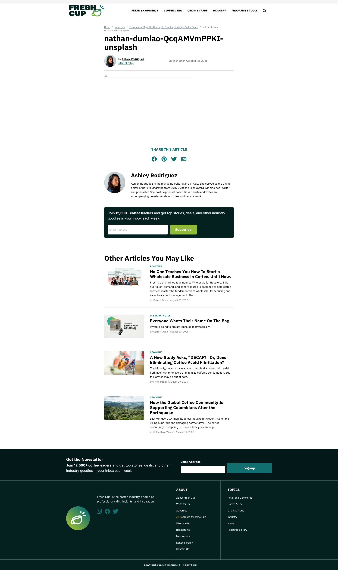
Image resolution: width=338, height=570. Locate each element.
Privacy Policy (190, 564)
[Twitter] (115, 511)
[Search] (264, 11)
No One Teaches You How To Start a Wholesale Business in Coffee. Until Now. (190, 274)
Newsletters (183, 536)
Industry (219, 10)
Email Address (191, 462)
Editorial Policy (126, 63)
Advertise (181, 510)
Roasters (156, 266)
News (231, 523)
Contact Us (182, 548)
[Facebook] (107, 511)
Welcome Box (184, 523)
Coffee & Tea (173, 10)
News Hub (120, 27)
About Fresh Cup (186, 497)
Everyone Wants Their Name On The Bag (189, 321)
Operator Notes (160, 315)
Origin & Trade (197, 10)
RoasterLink (183, 529)
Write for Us (183, 503)
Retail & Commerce (145, 10)
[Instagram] (99, 511)
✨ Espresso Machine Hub (191, 516)
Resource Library (237, 529)
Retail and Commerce (240, 497)
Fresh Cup (86, 11)
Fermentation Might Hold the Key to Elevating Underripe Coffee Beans (163, 27)
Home (107, 27)
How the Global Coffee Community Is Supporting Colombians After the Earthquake (186, 407)
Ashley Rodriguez (133, 59)
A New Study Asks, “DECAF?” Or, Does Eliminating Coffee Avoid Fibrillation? (188, 360)
